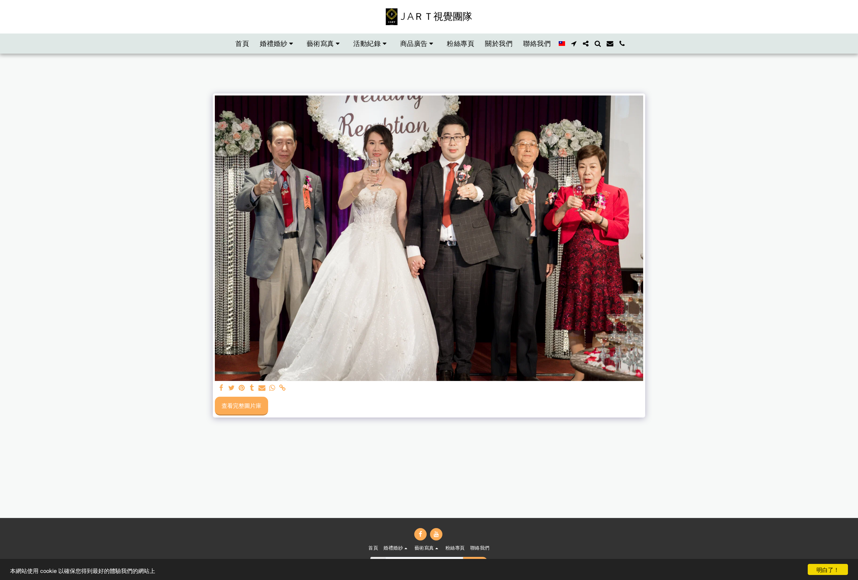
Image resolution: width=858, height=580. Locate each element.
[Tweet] (231, 388)
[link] (282, 388)
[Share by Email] (262, 388)
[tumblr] (252, 388)
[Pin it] (241, 388)
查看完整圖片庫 (241, 405)
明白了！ (827, 569)
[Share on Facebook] (221, 388)
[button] (278, 43)
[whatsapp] (272, 388)
